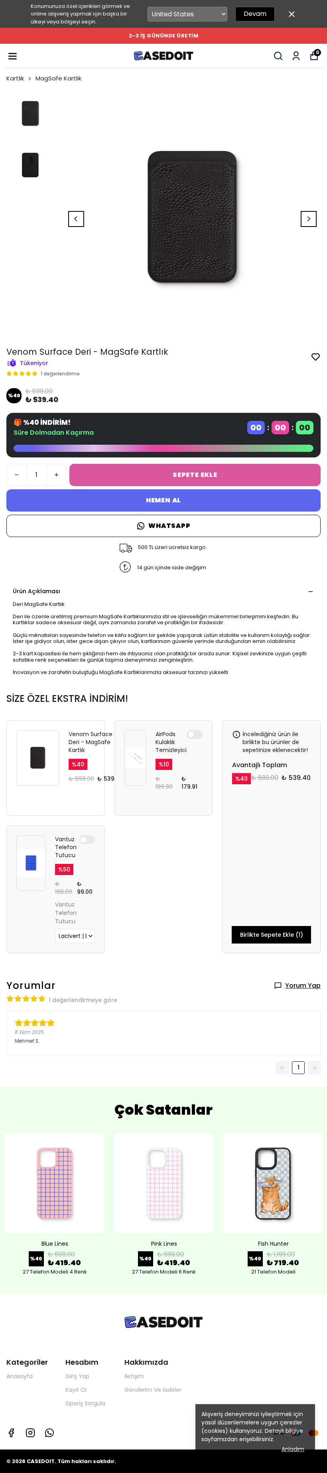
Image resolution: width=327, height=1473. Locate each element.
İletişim (134, 1376)
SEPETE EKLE (195, 474)
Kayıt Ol (76, 1390)
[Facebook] (11, 1433)
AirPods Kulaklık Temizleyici (171, 742)
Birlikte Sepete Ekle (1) (271, 935)
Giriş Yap (77, 1376)
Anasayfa (19, 1376)
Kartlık (15, 78)
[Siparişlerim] (296, 56)
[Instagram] (30, 1433)
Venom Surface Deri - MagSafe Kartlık (90, 742)
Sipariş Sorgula (85, 1403)
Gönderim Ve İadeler (152, 1390)
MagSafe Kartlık (58, 78)
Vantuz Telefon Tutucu (66, 847)
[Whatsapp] (49, 1433)
